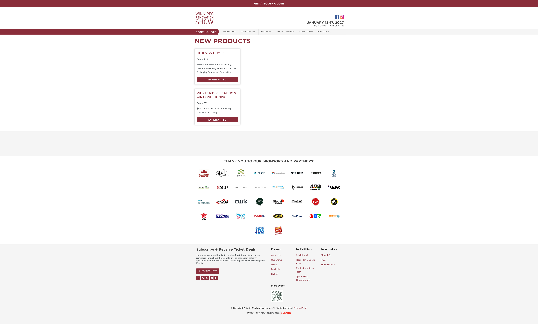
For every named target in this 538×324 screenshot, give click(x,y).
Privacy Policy (300, 308)
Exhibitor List (266, 32)
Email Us (275, 269)
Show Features (248, 32)
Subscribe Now (208, 271)
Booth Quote (206, 32)
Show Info (326, 255)
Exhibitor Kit (302, 255)
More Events (323, 32)
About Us (275, 255)
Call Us (274, 274)
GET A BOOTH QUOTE (269, 3)
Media (274, 265)
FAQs (323, 260)
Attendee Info (229, 32)
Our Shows (276, 260)
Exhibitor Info (306, 32)
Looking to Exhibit (285, 32)
